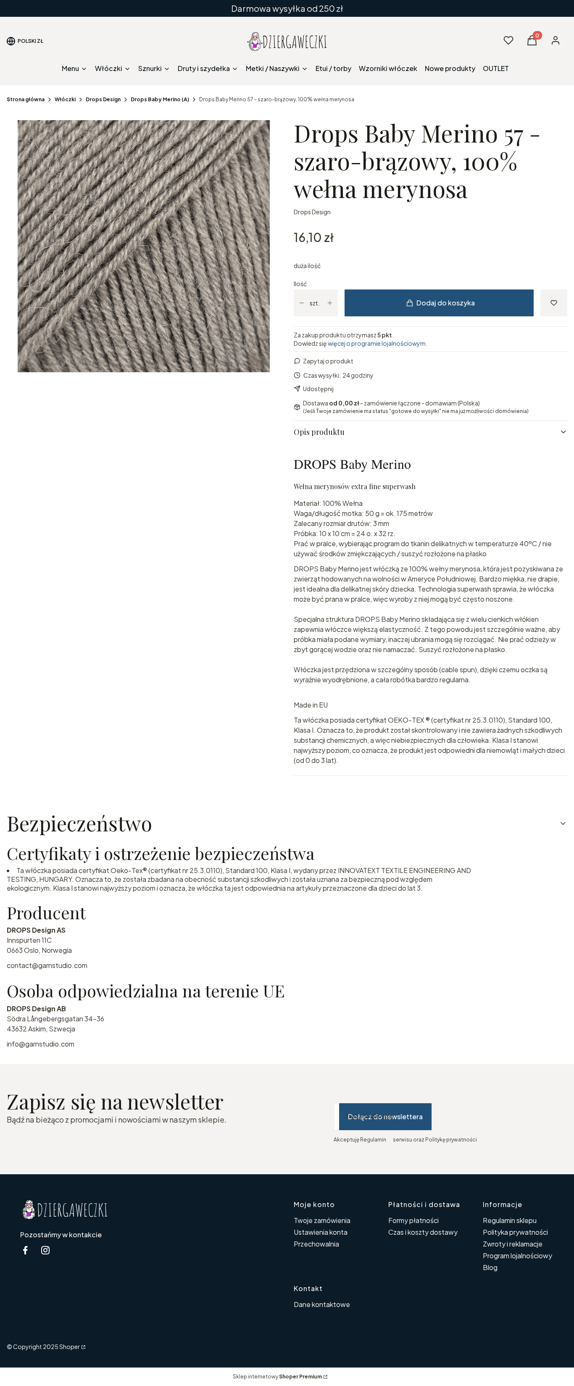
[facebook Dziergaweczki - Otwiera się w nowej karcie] (25, 1250)
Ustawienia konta (321, 1232)
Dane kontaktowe (322, 1304)
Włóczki (65, 99)
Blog (490, 1267)
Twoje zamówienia (322, 1220)
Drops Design (103, 99)
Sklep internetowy (277, 1376)
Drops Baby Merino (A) (160, 99)
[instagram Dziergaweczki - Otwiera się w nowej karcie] (45, 1250)
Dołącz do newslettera (385, 1116)
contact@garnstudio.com (47, 965)
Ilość (300, 283)
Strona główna (26, 99)
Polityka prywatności (515, 1232)
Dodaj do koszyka (445, 302)
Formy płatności (413, 1220)
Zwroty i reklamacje (512, 1243)
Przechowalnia (316, 1243)
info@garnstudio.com (40, 1043)
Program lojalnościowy (517, 1255)
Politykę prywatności (451, 1139)
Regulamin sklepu (510, 1220)
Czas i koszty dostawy (423, 1232)
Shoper (69, 1346)
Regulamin (373, 1139)
